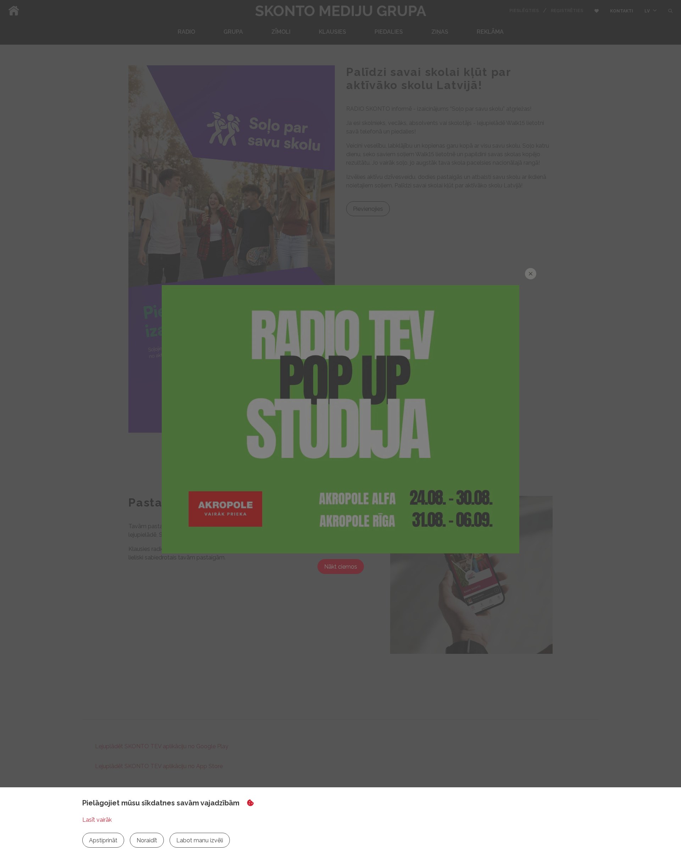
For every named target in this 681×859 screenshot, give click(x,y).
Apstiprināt (103, 840)
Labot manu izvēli (199, 840)
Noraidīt (147, 840)
